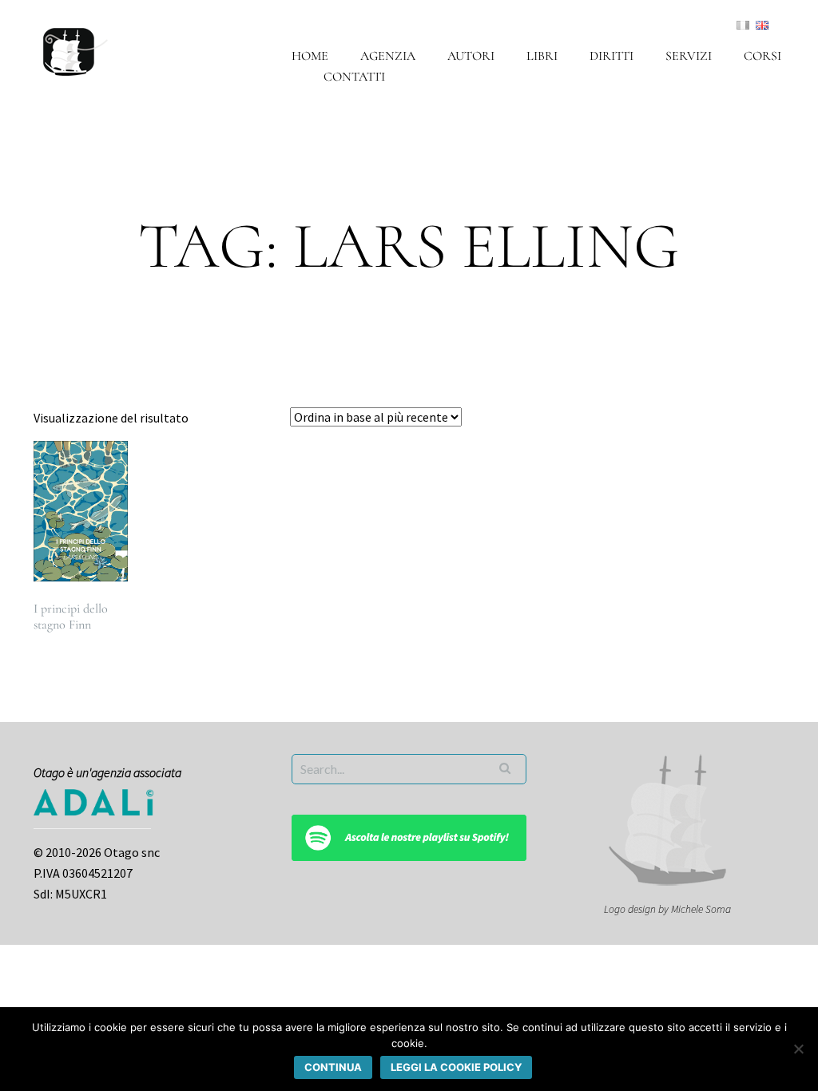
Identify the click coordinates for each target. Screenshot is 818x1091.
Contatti (354, 77)
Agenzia (387, 56)
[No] (798, 1049)
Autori (470, 56)
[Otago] (75, 50)
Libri (542, 56)
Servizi (688, 56)
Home (310, 56)
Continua (333, 1067)
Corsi (762, 56)
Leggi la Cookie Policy (456, 1067)
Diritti (611, 56)
